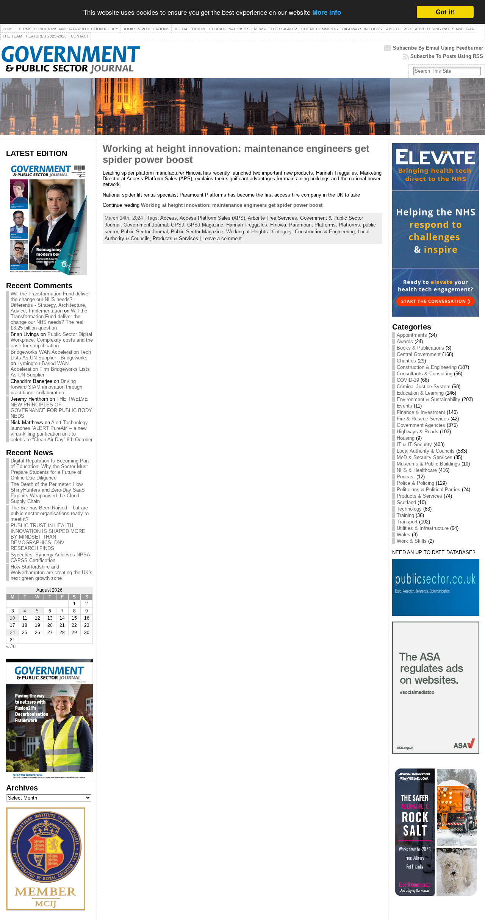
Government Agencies (421, 425)
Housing (406, 438)
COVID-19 (408, 380)
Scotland (406, 502)
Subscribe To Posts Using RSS (446, 56)
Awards (405, 341)
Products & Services (175, 238)
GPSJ (177, 225)
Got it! (445, 11)
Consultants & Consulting (424, 373)
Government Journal (146, 225)
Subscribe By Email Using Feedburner (438, 48)
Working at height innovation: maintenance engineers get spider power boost (231, 205)
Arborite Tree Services (272, 218)
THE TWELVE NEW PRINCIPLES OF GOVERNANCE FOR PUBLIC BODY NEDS (51, 407)
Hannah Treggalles (246, 225)
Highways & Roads (417, 431)
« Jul (11, 646)
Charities (406, 361)
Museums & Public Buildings (428, 464)
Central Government (419, 354)
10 (12, 618)
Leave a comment (222, 238)
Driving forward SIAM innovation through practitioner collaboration (46, 386)
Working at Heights (247, 231)
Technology (409, 509)
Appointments (412, 335)
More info (326, 12)
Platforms (349, 225)
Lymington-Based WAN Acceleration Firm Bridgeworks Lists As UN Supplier (50, 369)
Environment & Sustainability (428, 399)
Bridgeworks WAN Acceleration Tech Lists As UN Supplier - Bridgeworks (51, 355)
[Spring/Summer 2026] (46, 273)
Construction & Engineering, (326, 231)
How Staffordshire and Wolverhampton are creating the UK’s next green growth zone (51, 572)
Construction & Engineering (427, 367)
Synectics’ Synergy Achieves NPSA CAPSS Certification (50, 557)
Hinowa (278, 225)
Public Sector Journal (144, 231)
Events (404, 406)
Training (405, 515)
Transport (407, 522)
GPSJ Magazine (205, 225)
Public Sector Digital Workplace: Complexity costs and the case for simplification (52, 339)
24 (12, 632)
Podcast (406, 477)
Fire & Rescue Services (423, 419)
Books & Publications (420, 348)
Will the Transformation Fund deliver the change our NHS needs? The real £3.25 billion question (49, 319)
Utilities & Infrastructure (423, 528)
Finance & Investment (421, 412)
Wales (403, 534)
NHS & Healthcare (417, 470)
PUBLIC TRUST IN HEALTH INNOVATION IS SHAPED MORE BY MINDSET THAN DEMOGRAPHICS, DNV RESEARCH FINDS (48, 537)
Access (168, 218)
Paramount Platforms (312, 225)
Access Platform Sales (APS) (212, 218)
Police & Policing (415, 483)
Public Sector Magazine (197, 231)
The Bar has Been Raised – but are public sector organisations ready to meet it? (50, 513)
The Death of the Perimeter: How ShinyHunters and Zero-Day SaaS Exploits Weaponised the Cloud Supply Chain (48, 492)
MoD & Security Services (424, 457)
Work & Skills (412, 541)
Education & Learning (420, 393)
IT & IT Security (414, 444)
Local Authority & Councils (426, 451)
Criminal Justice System (424, 386)
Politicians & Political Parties (428, 489)
